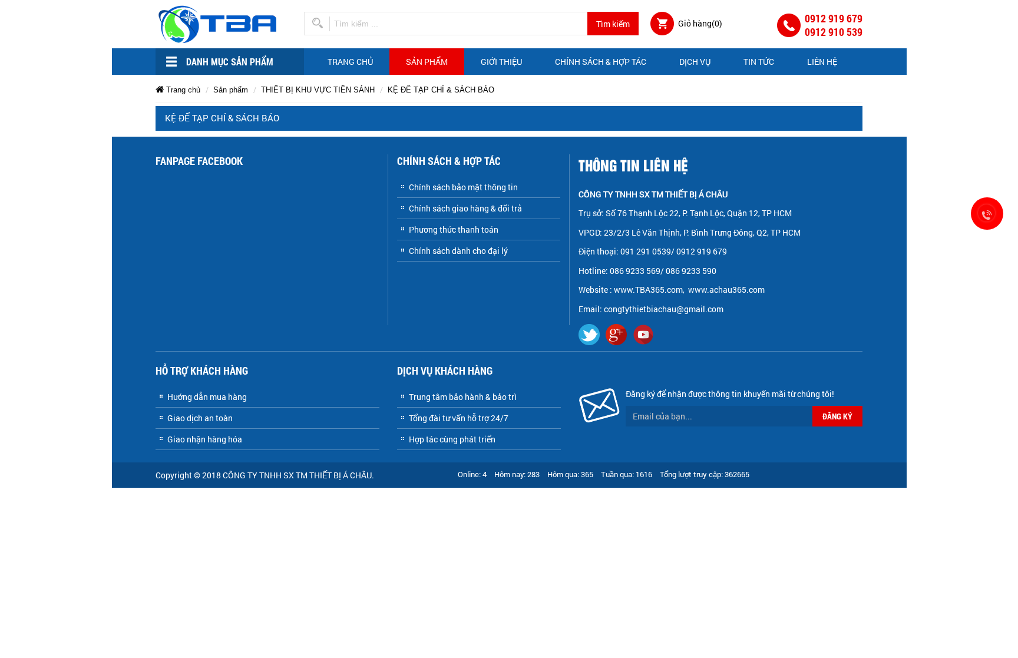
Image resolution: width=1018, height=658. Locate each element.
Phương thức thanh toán (453, 229)
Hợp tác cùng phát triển (452, 439)
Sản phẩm (427, 61)
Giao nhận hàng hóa (204, 439)
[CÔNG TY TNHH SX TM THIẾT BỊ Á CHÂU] (219, 23)
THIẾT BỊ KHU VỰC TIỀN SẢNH (318, 89)
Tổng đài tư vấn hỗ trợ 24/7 (458, 418)
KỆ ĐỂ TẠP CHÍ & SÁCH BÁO (441, 89)
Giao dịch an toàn (200, 418)
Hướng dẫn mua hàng (207, 396)
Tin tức (758, 61)
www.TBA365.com (648, 289)
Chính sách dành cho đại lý (458, 250)
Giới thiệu (501, 61)
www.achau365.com (727, 289)
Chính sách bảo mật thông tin (463, 187)
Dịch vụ (694, 61)
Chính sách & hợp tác (600, 61)
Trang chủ (350, 61)
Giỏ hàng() (700, 23)
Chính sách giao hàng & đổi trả (465, 208)
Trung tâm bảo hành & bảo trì (463, 396)
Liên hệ (822, 61)
